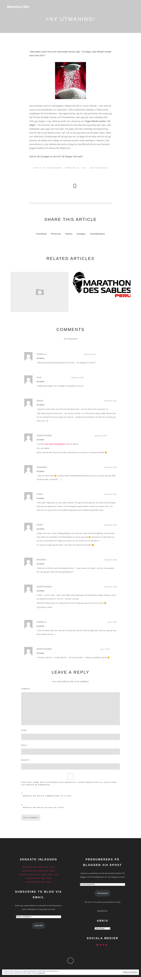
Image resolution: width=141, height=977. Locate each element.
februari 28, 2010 (90, 354)
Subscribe (38, 926)
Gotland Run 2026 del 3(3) (38, 867)
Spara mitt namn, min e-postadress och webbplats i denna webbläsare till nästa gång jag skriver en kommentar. (69, 784)
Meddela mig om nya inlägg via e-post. (44, 807)
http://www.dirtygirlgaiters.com (57, 444)
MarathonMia (55, 168)
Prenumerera (102, 893)
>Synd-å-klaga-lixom (39, 291)
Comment (25, 689)
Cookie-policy (41, 973)
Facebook (41, 234)
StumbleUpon (97, 234)
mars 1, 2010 (112, 622)
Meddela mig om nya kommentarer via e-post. (47, 796)
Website (25, 760)
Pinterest (56, 234)
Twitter (69, 234)
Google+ (81, 234)
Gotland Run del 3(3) (38, 878)
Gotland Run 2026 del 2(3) (38, 871)
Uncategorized (99, 168)
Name (24, 730)
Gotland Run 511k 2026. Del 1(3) (39, 875)
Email (24, 745)
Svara (41, 358)
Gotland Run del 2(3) (38, 882)
